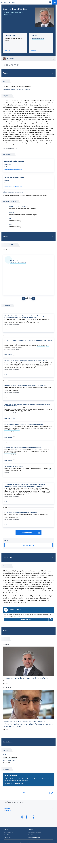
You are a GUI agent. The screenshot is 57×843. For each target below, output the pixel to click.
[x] (22, 817)
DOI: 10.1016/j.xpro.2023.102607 (22, 411)
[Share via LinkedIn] (10, 65)
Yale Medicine (28, 195)
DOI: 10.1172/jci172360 (16, 347)
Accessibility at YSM (8, 832)
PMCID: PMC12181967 (17, 322)
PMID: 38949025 (41, 345)
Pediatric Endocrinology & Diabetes (11, 195)
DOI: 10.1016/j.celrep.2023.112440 (12, 429)
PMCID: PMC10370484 (45, 428)
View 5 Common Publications (18, 262)
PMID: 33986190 (31, 451)
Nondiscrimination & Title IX (34, 832)
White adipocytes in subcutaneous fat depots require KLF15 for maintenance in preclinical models (28, 341)
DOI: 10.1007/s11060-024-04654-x (27, 367)
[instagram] (26, 817)
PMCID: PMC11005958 (30, 389)
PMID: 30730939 (30, 516)
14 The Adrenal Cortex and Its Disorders (15, 466)
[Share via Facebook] (7, 65)
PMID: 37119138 (35, 428)
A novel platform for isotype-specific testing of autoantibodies (20, 512)
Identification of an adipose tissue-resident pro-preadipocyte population (23, 424)
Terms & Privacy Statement (34, 834)
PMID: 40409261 (8, 322)
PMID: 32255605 (43, 493)
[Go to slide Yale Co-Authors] (27, 298)
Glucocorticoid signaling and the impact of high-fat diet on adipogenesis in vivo (25, 385)
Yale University (7, 837)
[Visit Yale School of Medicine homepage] (16, 803)
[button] (10, 35)
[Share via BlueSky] (12, 65)
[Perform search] (50, 2)
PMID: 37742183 (48, 409)
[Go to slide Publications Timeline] (24, 298)
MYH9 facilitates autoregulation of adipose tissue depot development (22, 447)
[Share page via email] (15, 65)
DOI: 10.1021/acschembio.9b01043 (19, 494)
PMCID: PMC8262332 (40, 451)
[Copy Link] (53, 73)
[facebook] (29, 817)
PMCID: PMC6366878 (39, 516)
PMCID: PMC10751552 (9, 411)
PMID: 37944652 (21, 389)
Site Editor (30, 829)
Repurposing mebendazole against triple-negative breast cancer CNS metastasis (26, 361)
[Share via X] (4, 65)
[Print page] (18, 65)
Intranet (6, 829)
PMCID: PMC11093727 (15, 367)
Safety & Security (8, 834)
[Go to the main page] (10, 2)
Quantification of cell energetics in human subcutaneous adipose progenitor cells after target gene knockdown (27, 404)
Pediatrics (22, 195)
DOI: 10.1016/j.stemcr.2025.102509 (31, 322)
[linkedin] (33, 817)
